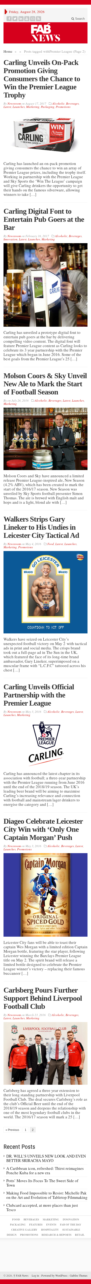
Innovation (11, 239)
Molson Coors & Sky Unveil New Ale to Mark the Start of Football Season (45, 383)
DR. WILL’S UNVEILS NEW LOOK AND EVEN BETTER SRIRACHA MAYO (46, 1158)
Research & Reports (56, 1235)
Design (12, 1235)
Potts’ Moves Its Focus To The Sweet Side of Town (42, 1183)
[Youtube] (27, 18)
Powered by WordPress (54, 1275)
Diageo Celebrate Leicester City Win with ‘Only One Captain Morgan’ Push (43, 829)
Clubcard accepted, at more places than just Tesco (42, 1207)
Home (8, 51)
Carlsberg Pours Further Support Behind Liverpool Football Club (43, 998)
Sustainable (71, 1230)
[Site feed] (39, 18)
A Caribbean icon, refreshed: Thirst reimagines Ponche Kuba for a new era (45, 1170)
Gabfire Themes (79, 1275)
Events (51, 1224)
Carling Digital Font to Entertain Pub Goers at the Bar (44, 219)
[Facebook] (9, 18)
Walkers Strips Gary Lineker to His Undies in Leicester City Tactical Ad (41, 527)
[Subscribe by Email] (33, 18)
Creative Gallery (24, 1230)
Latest (7, 107)
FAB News (20, 1275)
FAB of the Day (70, 1224)
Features (35, 1224)
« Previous (12, 1130)
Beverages (72, 103)
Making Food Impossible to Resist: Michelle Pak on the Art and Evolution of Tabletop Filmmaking (47, 1195)
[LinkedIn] (21, 18)
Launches (19, 107)
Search (79, 18)
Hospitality (50, 1230)
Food (50, 544)
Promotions (63, 107)
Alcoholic (58, 103)
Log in (35, 1275)
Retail (79, 1235)
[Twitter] (15, 18)
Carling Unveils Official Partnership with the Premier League (39, 695)
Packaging (47, 107)
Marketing (32, 107)
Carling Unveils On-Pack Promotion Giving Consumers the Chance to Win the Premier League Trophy (42, 78)
